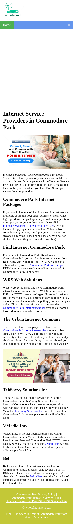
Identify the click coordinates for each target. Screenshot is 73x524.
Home (7, 25)
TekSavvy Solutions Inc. (28, 411)
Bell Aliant (36, 476)
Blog (58, 497)
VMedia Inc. (51, 443)
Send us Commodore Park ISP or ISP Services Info (36, 501)
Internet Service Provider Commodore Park (28, 225)
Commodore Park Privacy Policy (35, 494)
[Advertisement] (36, 69)
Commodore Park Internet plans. (48, 265)
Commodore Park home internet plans (25, 330)
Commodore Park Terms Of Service (32, 497)
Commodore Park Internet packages (24, 307)
